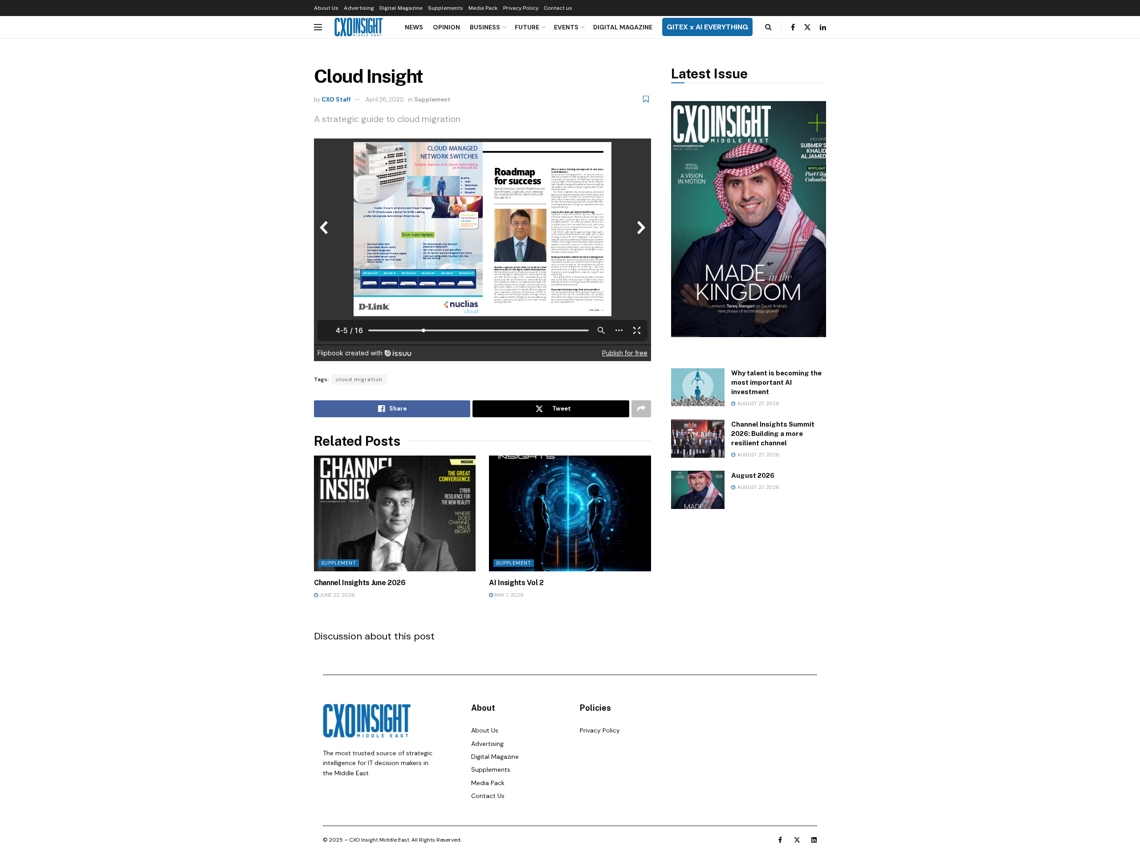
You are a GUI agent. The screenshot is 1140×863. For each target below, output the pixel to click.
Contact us (558, 8)
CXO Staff (336, 99)
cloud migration (359, 379)
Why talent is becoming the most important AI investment (776, 382)
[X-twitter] (797, 840)
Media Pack (483, 8)
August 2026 (752, 475)
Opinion (446, 27)
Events (566, 27)
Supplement (432, 99)
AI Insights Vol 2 (516, 582)
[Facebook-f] (780, 840)
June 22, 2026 (336, 595)
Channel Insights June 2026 (360, 582)
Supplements (445, 8)
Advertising (359, 8)
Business (485, 27)
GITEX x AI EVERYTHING (707, 27)
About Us (326, 8)
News (414, 27)
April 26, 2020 (385, 99)
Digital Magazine (401, 8)
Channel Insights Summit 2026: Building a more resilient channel (772, 433)
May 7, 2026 (508, 595)
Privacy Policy (520, 8)
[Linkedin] (814, 840)
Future (527, 27)
